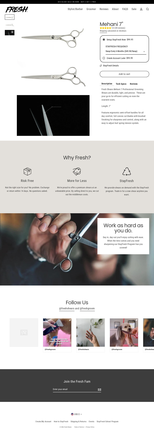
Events (91, 421)
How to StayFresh (61, 421)
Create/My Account (43, 421)
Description (107, 83)
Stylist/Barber (75, 9)
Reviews (104, 9)
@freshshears (66, 308)
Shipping (103, 31)
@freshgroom (87, 308)
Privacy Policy (90, 427)
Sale (134, 9)
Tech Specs (121, 84)
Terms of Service (79, 427)
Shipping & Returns (78, 421)
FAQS (125, 9)
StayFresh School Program (108, 421)
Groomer (91, 9)
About (115, 9)
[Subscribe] (99, 389)
